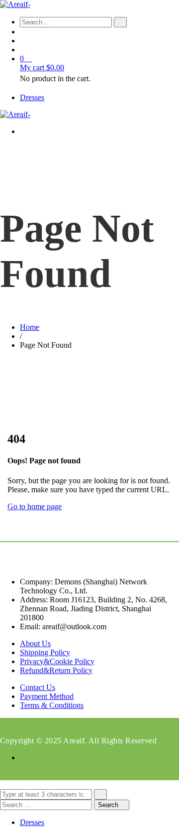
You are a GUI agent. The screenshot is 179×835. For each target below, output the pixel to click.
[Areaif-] (15, 4)
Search (109, 805)
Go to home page (34, 506)
